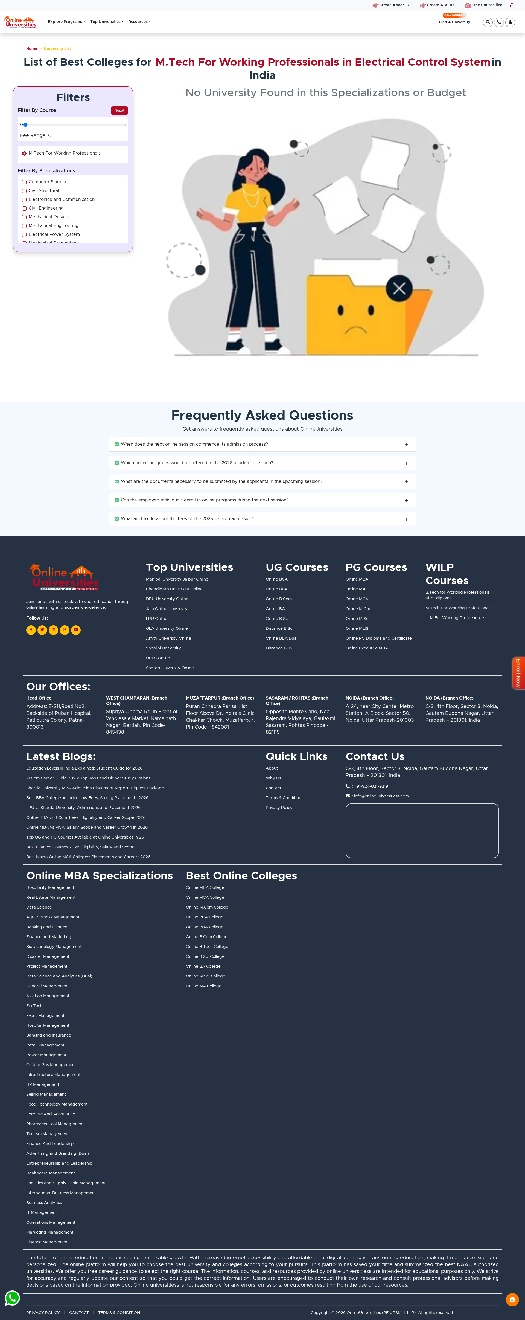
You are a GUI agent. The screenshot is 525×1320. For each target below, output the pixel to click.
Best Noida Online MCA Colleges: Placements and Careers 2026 (88, 857)
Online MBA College (205, 888)
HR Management (42, 1085)
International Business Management (61, 1193)
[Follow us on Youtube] (76, 630)
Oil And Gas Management (51, 1065)
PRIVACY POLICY (43, 1313)
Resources (138, 22)
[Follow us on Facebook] (31, 630)
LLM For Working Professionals (455, 618)
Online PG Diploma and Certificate (379, 638)
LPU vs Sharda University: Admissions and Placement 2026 (83, 808)
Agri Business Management (53, 917)
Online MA (356, 589)
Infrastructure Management (53, 1075)
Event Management (45, 1016)
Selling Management (46, 1094)
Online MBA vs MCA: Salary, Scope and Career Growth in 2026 (87, 827)
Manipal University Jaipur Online (177, 579)
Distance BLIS (279, 648)
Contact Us (276, 788)
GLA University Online (167, 628)
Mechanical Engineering (53, 226)
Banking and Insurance (48, 1035)
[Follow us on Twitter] (42, 630)
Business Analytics (44, 1203)
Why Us (273, 778)
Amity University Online (168, 638)
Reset (119, 110)
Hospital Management (47, 1025)
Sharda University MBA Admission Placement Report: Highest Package (95, 788)
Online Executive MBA (367, 648)
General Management (47, 986)
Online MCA (357, 599)
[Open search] (488, 22)
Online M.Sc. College (205, 976)
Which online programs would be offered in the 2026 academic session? (197, 463)
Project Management (47, 966)
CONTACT (79, 1313)
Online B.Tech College (207, 947)
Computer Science (48, 182)
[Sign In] (510, 22)
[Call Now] (499, 22)
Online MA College (203, 986)
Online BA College (203, 966)
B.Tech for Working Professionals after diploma (457, 595)
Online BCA (277, 579)
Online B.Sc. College (205, 957)
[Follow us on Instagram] (64, 630)
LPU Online (156, 619)
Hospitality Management (50, 888)
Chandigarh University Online (174, 589)
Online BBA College (204, 927)
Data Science (39, 907)
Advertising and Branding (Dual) (57, 1153)
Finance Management (47, 1242)
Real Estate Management (51, 897)
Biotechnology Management (54, 947)
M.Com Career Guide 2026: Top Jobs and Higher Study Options (88, 778)
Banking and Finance (46, 927)
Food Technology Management (57, 1104)
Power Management (46, 1055)
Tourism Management (47, 1134)
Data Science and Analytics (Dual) (59, 976)
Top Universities (105, 22)
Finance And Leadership (50, 1144)
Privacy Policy (279, 808)
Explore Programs (65, 22)
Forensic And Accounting (50, 1114)
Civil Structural (44, 190)
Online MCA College (205, 897)
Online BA (275, 609)
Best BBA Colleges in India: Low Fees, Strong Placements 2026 (87, 798)
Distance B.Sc (279, 628)
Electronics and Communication (62, 199)
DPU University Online (167, 599)
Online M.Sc (357, 619)
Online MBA (357, 579)
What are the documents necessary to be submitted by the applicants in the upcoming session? (221, 481)
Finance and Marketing (48, 937)
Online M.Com (359, 609)
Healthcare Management (50, 1173)
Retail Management (45, 1045)
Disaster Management (47, 957)
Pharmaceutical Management (55, 1124)
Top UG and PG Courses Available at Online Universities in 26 (85, 837)
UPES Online (158, 658)
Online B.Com (279, 599)
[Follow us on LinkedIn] (53, 630)
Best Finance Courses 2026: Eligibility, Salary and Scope (80, 847)
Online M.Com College (207, 907)
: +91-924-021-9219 (370, 786)
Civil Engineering (46, 208)
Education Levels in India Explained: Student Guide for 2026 (84, 768)
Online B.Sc (277, 619)
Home (31, 49)
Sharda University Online (170, 668)
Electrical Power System (54, 234)
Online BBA (277, 589)
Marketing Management (50, 1232)
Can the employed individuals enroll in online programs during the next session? (204, 500)
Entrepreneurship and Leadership (59, 1163)
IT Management (41, 1213)
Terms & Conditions (284, 798)
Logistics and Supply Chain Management (66, 1183)
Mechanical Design (48, 217)
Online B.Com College (207, 937)
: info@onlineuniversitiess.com (380, 796)
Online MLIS (357, 628)
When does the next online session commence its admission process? (194, 444)
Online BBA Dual (282, 638)
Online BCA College (204, 917)
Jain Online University (167, 609)
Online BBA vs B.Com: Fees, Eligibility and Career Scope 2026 (85, 818)
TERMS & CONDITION (119, 1313)
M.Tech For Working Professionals (65, 153)
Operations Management (50, 1222)
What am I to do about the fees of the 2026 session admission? (187, 519)
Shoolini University (163, 648)
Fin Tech (34, 1006)
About (272, 768)
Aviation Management (47, 996)
